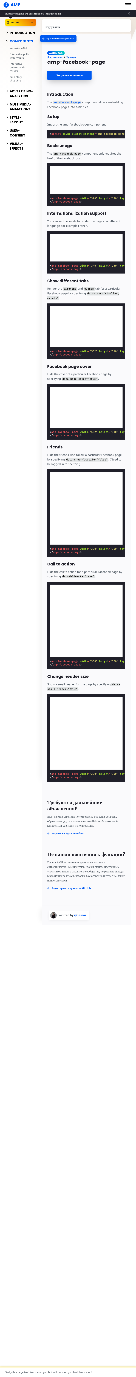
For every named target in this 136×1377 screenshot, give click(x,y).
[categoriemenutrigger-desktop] (58, 38)
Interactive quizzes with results (17, 67)
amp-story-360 (18, 48)
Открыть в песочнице (69, 75)
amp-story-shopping (16, 78)
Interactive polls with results (19, 56)
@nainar (80, 915)
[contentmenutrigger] (86, 25)
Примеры (71, 57)
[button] (128, 4)
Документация (55, 57)
